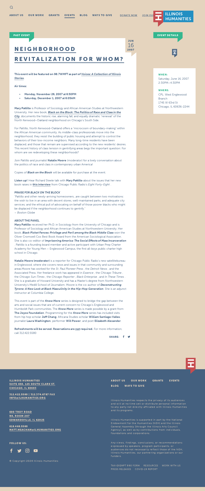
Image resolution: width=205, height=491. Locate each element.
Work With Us (171, 465)
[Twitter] (21, 451)
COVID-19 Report (146, 469)
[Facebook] (13, 451)
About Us (16, 15)
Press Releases (121, 469)
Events (69, 15)
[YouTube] (37, 451)
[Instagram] (29, 451)
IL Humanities (173, 19)
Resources (151, 465)
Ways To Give (102, 15)
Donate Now (128, 15)
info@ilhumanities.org (27, 397)
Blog (83, 15)
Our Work (36, 15)
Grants (54, 15)
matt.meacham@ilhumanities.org (35, 429)
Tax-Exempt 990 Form (125, 465)
